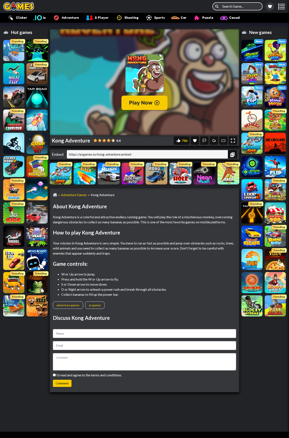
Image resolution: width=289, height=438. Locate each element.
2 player (102, 17)
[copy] (232, 154)
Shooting (131, 17)
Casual (234, 17)
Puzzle (207, 17)
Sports (159, 17)
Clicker (21, 17)
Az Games (95, 305)
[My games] (270, 6)
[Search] (216, 6)
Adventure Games (74, 195)
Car (183, 17)
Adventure (70, 17)
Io (44, 17)
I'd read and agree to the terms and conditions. (89, 375)
